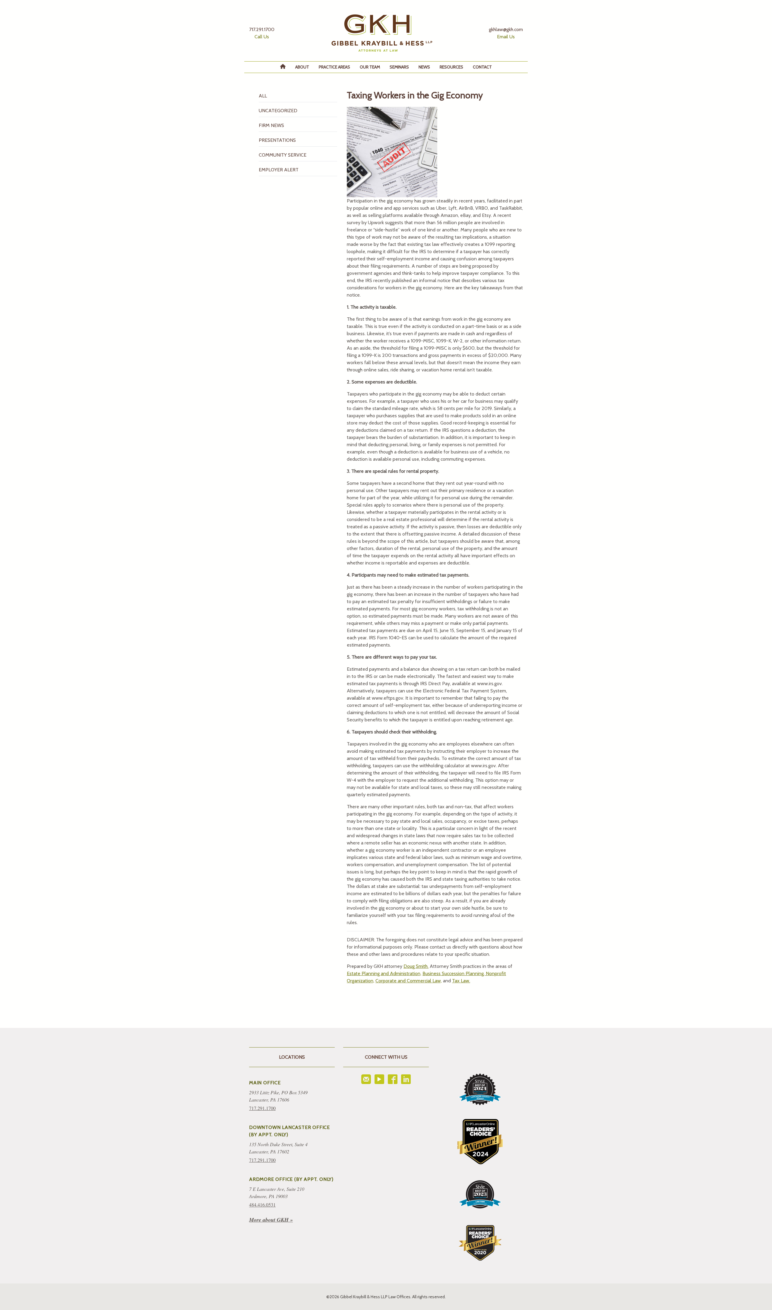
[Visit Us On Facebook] (392, 1079)
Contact (482, 67)
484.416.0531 (262, 1204)
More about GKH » (271, 1219)
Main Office (265, 1083)
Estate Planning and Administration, (384, 973)
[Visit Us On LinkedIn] (406, 1079)
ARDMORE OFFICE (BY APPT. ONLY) (291, 1179)
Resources (451, 67)
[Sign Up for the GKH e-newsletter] (366, 1079)
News (424, 67)
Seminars (399, 67)
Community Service (282, 155)
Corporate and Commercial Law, (408, 981)
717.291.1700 (262, 1108)
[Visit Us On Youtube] (379, 1079)
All (263, 96)
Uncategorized (278, 110)
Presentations (277, 140)
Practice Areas (334, 67)
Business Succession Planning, (454, 973)
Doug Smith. (416, 966)
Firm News (271, 125)
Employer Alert (279, 170)
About (302, 67)
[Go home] (382, 33)
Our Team (370, 67)
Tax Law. (461, 981)
